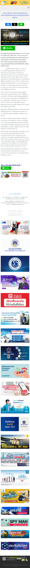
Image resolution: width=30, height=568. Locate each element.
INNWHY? (13, 213)
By (12, 211)
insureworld (19, 213)
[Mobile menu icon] (28, 7)
